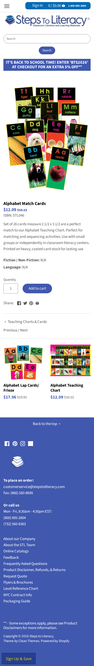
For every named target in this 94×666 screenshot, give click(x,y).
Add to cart (37, 288)
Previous (10, 330)
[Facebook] (7, 443)
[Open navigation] (6, 6)
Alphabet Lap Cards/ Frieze (21, 388)
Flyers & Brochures (18, 582)
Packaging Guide (16, 601)
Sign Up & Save (19, 658)
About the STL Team (19, 545)
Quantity (9, 280)
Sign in (37, 5)
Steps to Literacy (41, 636)
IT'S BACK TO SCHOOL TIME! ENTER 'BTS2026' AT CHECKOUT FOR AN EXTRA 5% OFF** (47, 65)
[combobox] (47, 38)
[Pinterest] (15, 443)
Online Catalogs (16, 551)
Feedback (11, 557)
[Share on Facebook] (19, 302)
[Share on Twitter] (25, 302)
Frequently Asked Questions (25, 563)
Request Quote (15, 576)
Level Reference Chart (20, 588)
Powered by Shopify (55, 640)
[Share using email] (37, 302)
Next (24, 330)
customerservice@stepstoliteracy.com (34, 487)
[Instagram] (22, 443)
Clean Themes (28, 640)
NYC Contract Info (17, 595)
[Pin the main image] (31, 302)
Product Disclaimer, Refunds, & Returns (34, 570)
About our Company (19, 539)
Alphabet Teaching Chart (66, 388)
